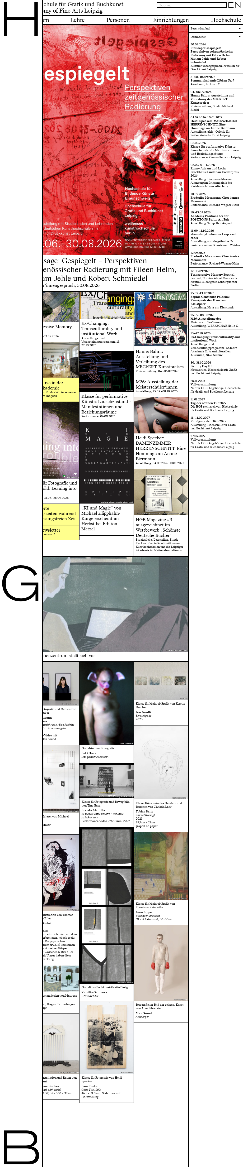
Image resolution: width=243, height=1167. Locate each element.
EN (234, 5)
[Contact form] (239, 12)
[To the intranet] (224, 12)
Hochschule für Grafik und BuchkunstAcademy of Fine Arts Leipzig (75, 7)
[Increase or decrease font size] (219, 12)
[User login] (229, 12)
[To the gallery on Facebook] (234, 12)
